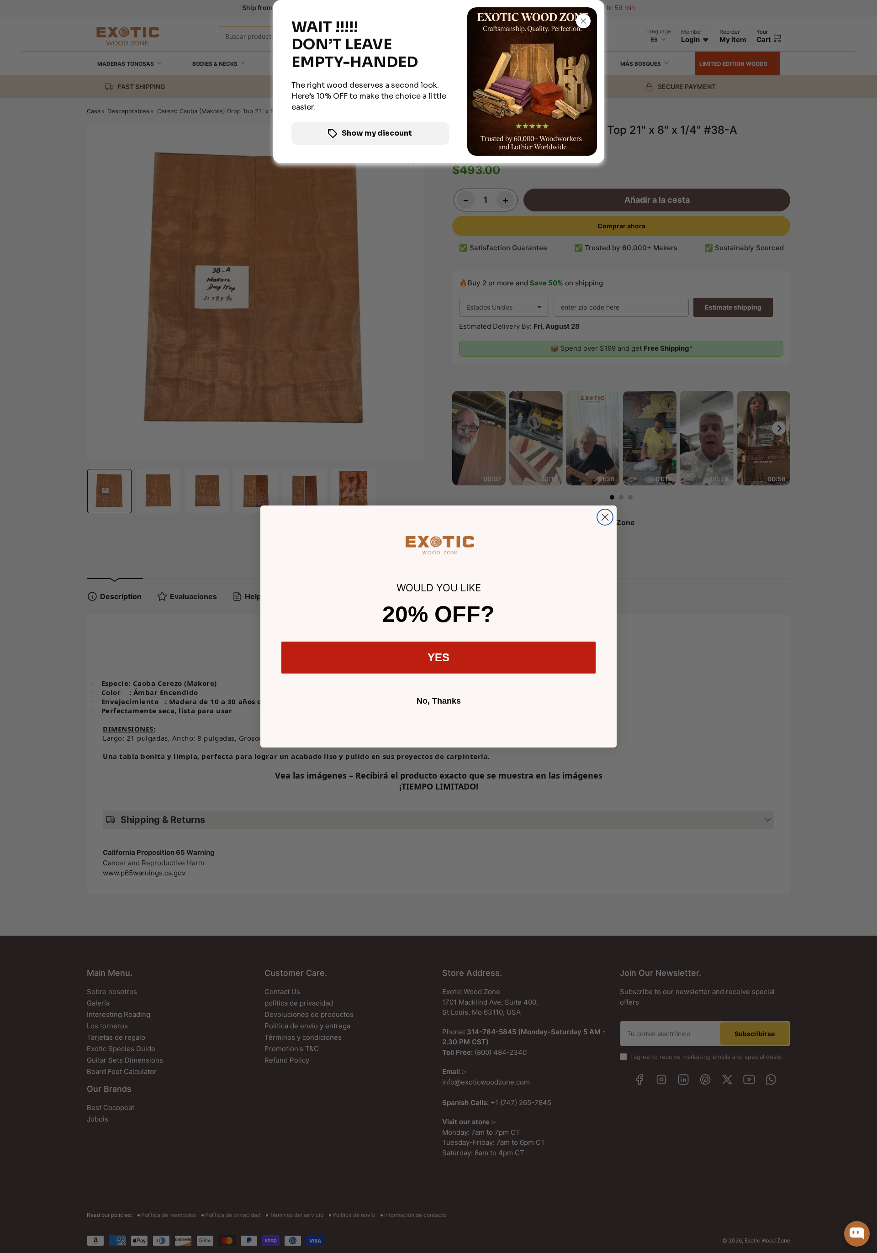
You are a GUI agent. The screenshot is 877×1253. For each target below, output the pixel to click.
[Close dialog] (605, 517)
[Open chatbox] (857, 1234)
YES (438, 657)
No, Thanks (439, 700)
